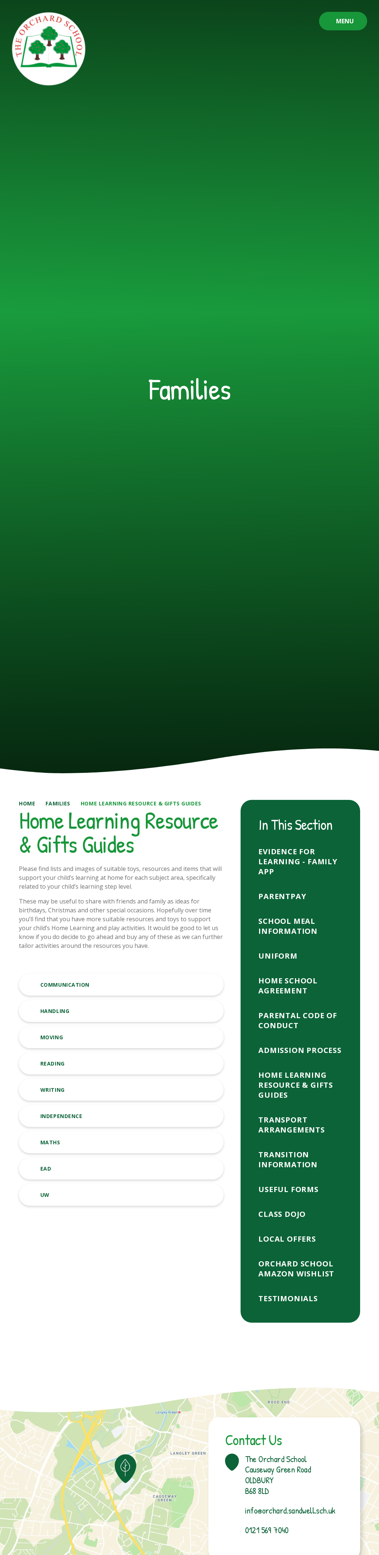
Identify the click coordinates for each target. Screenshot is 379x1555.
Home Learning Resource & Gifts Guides (141, 803)
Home (27, 803)
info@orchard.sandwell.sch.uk (290, 1510)
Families (58, 803)
